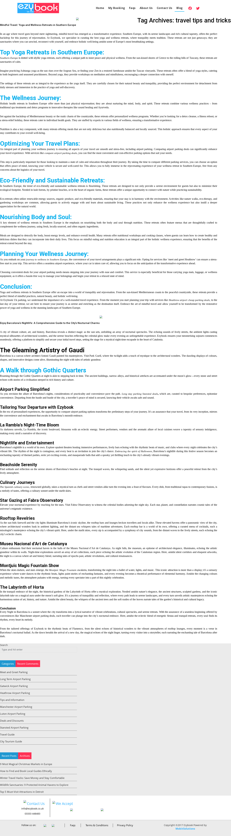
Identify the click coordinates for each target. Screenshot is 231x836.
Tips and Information (12, 700)
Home (100, 8)
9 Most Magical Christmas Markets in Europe (26, 764)
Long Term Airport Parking (15, 679)
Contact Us (164, 8)
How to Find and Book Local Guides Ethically (26, 771)
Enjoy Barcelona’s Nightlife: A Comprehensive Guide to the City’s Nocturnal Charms (50, 323)
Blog (179, 8)
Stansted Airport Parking (14, 727)
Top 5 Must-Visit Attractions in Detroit (22, 791)
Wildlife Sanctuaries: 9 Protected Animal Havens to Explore (34, 784)
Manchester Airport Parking (16, 706)
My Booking (116, 8)
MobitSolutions (185, 828)
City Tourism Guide (11, 741)
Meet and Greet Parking (14, 672)
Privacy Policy (125, 825)
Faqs (132, 8)
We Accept (64, 803)
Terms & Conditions (97, 825)
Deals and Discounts (12, 720)
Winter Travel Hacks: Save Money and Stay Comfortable (32, 778)
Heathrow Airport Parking (15, 693)
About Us (146, 8)
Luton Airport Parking (12, 713)
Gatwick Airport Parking (14, 686)
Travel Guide (7, 734)
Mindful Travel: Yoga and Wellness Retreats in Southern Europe (38, 25)
